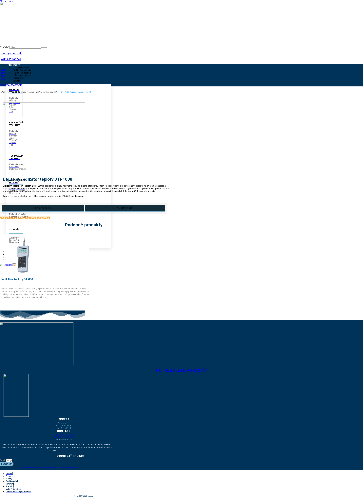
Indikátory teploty (51, 92)
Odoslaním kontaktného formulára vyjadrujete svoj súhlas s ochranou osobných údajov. (49, 467)
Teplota (39, 92)
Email (3, 460)
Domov (4, 92)
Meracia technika (26, 92)
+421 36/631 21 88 (64, 437)
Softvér (16, 80)
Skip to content (6, 1)
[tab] (43, 208)
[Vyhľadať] (44, 47)
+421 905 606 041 (11, 59)
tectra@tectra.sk (11, 53)
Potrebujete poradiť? (181, 370)
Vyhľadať (4, 47)
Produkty (13, 92)
